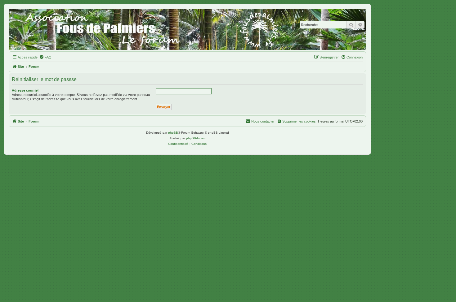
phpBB (173, 132)
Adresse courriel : (26, 90)
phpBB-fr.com (195, 138)
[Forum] (187, 29)
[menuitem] (45, 57)
